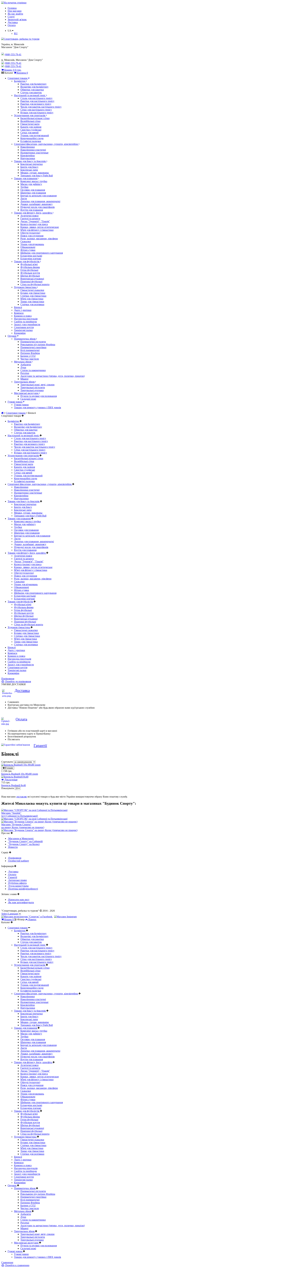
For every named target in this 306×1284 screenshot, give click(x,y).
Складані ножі (28, 399)
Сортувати (7, 761)
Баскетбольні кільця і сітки (35, 118)
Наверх (32, 919)
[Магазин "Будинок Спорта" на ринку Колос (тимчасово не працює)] (39, 821)
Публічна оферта (17, 883)
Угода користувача (18, 886)
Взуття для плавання (31, 210)
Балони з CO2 (28, 356)
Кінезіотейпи (27, 155)
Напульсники (27, 158)
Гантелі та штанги (30, 218)
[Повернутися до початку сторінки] (13, 2)
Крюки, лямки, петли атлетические (39, 227)
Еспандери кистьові (31, 255)
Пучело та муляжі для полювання (38, 396)
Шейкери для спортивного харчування (41, 253)
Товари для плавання (26, 178)
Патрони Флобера (30, 353)
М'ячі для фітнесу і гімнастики (37, 230)
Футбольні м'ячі (29, 264)
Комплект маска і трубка (33, 181)
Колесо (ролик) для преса (34, 224)
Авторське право (17, 880)
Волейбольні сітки (30, 121)
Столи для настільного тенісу (36, 98)
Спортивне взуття (24, 327)
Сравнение (7, 1262)
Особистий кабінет (18, 860)
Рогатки (24, 373)
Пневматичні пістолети (33, 341)
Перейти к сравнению (17, 1265)
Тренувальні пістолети (32, 387)
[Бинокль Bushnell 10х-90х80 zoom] (20, 764)
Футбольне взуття (30, 273)
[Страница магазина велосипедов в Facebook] (27, 916)
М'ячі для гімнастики (31, 298)
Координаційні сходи (32, 138)
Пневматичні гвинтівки (33, 347)
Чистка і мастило (29, 358)
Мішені (24, 379)
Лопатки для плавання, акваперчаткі (40, 201)
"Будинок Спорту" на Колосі (24, 844)
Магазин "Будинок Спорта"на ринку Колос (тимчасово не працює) (22, 826)
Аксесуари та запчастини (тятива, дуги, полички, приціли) (52, 376)
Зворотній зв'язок (17, 19)
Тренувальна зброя (24, 381)
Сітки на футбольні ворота (34, 284)
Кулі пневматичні (30, 350)
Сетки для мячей (29, 132)
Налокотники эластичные (34, 152)
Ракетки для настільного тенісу (37, 101)
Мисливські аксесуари (26, 393)
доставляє (21, 796)
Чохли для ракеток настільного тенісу (41, 106)
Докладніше (11, 779)
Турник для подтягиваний (34, 135)
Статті (11, 16)
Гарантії (40, 745)
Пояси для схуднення (31, 235)
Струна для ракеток (31, 92)
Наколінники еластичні (33, 149)
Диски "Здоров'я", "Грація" (35, 221)
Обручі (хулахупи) (30, 232)
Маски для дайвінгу (31, 184)
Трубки (24, 187)
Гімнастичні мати (30, 124)
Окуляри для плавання (32, 190)
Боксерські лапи (29, 169)
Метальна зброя (23, 361)
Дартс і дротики (22, 310)
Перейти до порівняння (18, 681)
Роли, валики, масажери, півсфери (39, 238)
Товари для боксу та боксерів (30, 161)
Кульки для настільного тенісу (36, 112)
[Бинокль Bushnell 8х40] (14, 776)
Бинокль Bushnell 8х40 (13, 785)
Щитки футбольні (30, 275)
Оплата (12, 25)
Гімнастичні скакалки (32, 290)
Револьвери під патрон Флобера (37, 344)
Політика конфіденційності (23, 888)
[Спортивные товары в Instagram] (65, 916)
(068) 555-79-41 (13, 63)
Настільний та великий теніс (30, 95)
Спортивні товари (18, 78)
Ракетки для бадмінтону (33, 84)
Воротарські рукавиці (32, 278)
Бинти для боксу (29, 167)
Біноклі (18, 307)
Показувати (8, 788)
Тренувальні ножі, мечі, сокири (37, 384)
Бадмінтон (20, 81)
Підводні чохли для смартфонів (37, 207)
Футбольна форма (30, 267)
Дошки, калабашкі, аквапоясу (36, 204)
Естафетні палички (30, 141)
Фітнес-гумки (27, 250)
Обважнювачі (27, 247)
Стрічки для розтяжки (32, 304)
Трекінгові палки (23, 330)
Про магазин (15, 11)
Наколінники (27, 147)
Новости (13, 847)
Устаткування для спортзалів (30, 115)
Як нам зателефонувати (21, 902)
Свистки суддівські (30, 129)
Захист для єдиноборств (27, 324)
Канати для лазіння (30, 127)
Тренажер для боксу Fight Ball (36, 175)
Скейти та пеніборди (25, 321)
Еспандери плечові (30, 258)
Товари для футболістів (27, 261)
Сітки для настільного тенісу (36, 109)
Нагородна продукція (25, 318)
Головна (12, 8)
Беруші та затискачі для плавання (38, 195)
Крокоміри (20, 333)
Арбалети (25, 364)
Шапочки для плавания (33, 192)
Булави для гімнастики (32, 293)
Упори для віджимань (32, 244)
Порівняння (7, 678)
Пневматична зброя (25, 338)
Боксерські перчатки (31, 164)
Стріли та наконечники (33, 370)
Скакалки (25, 241)
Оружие (12, 336)
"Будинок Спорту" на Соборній (25, 841)
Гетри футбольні (29, 270)
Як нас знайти (15, 13)
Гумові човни (15, 401)
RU (16, 33)
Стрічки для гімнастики (33, 295)
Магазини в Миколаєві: (21, 838)
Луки (23, 367)
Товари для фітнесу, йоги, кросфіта (33, 212)
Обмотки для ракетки (32, 89)
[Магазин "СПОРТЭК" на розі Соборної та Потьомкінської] (34, 810)
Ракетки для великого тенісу (35, 104)
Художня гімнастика (25, 287)
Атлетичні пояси (29, 215)
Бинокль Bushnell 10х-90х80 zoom (19, 774)
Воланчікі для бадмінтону (34, 86)
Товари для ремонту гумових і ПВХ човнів (37, 407)
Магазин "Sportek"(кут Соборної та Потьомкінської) (19, 814)
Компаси (19, 313)
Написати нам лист (18, 899)
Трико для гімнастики (32, 301)
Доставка (13, 22)
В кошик (8, 768)
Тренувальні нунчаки (32, 390)
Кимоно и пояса (23, 316)
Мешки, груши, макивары (34, 172)
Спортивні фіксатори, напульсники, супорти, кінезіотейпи (46, 144)
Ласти (23, 198)
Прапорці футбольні (31, 281)
